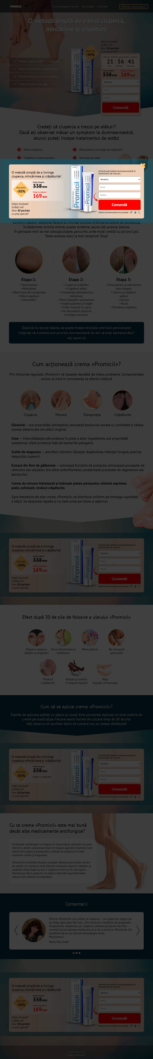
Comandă (119, 204)
